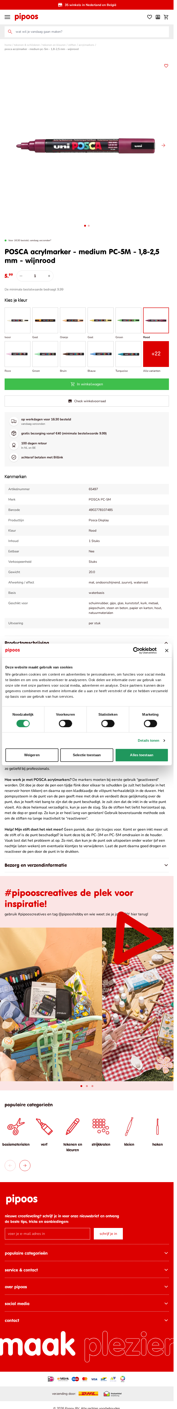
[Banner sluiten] (166, 650)
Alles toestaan (141, 755)
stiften (72, 45)
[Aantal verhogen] (49, 276)
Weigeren (32, 755)
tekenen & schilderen (27, 45)
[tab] (81, 1086)
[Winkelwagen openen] (166, 17)
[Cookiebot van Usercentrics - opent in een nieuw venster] (136, 650)
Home (8, 45)
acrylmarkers (86, 45)
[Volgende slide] (163, 145)
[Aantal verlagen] (21, 276)
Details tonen (148, 740)
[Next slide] (24, 1165)
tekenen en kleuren (54, 45)
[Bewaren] (166, 66)
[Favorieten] (149, 17)
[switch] (65, 723)
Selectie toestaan (87, 755)
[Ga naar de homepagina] (26, 17)
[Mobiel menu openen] (7, 17)
